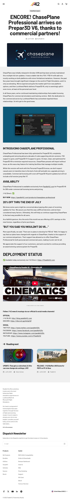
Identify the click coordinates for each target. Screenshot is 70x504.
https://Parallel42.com (46, 260)
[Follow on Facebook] (4, 491)
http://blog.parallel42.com (22, 318)
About (20, 480)
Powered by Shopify (18, 497)
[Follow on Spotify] (21, 491)
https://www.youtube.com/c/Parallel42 (26, 336)
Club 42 (20, 464)
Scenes (5, 471)
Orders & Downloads (24, 458)
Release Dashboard (24, 461)
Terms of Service (23, 484)
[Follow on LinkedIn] (17, 491)
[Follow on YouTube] (12, 491)
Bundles (5, 458)
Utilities (5, 461)
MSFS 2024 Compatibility (25, 455)
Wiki (19, 468)
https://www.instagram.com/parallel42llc (28, 333)
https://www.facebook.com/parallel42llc (27, 330)
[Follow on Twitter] (8, 491)
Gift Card (21, 477)
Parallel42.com (48, 186)
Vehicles (5, 468)
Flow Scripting (22, 471)
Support (20, 474)
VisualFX (5, 464)
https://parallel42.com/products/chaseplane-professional (33, 197)
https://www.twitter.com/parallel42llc (25, 328)
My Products (6, 455)
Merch (4, 474)
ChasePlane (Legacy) (35, 10)
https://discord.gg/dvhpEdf (20, 321)
